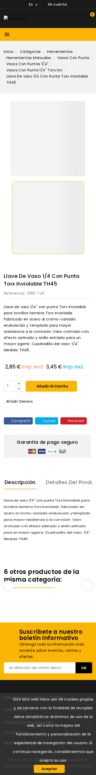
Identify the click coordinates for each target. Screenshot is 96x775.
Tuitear (49, 420)
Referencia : (15, 293)
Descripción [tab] (20, 482)
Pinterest (76, 420)
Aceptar (49, 768)
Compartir (21, 420)
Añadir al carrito (52, 386)
